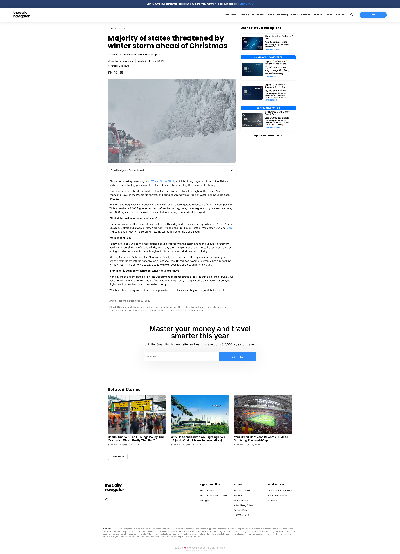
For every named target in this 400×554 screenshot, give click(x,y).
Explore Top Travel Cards (268, 135)
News (119, 28)
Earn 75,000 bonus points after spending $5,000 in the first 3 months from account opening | (193, 4)
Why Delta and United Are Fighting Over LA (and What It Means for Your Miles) (198, 438)
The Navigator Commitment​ (127, 170)
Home (111, 28)
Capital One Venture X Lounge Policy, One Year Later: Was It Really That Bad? (136, 438)
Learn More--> (246, 4)
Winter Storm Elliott (162, 181)
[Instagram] (106, 499)
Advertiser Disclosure (118, 65)
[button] (109, 73)
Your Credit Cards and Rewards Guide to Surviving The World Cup (261, 438)
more (229, 227)
